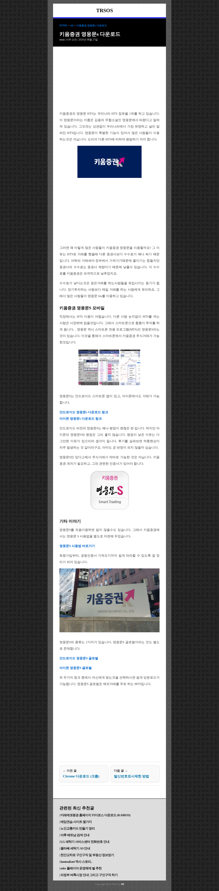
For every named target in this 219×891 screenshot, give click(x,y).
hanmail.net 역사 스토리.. (76, 861)
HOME (63, 25)
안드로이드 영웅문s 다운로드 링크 (83, 412)
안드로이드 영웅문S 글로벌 (78, 658)
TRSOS (104, 10)
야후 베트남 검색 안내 (75, 835)
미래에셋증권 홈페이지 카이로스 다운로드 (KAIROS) (95, 815)
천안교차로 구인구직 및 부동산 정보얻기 (87, 855)
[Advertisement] (109, 79)
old (72, 25)
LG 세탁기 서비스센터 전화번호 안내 (85, 841)
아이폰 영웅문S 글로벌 (75, 668)
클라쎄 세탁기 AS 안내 (75, 848)
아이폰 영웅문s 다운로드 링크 (80, 418)
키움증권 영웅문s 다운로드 (91, 25)
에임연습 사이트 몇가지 (76, 821)
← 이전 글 (81, 773)
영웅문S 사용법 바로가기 (77, 546)
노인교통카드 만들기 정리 (78, 828)
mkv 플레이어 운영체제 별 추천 (81, 868)
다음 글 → (131, 773)
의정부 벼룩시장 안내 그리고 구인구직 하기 (89, 875)
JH (122, 884)
